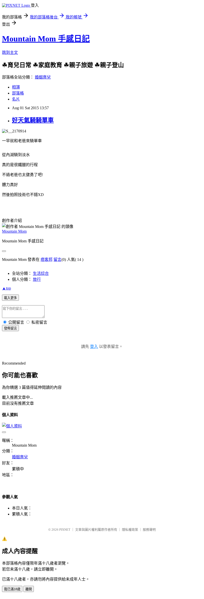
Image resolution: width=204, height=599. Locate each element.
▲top (6, 288)
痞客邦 (46, 259)
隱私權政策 (130, 529)
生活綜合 (41, 273)
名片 (16, 99)
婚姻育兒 (43, 77)
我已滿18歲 (12, 589)
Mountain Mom (14, 231)
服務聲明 (149, 529)
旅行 (37, 279)
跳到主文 (10, 52)
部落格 (18, 93)
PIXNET (64, 529)
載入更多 (10, 298)
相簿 (16, 87)
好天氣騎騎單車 (33, 120)
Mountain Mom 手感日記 (46, 38)
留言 (57, 259)
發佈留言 (10, 328)
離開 (28, 589)
